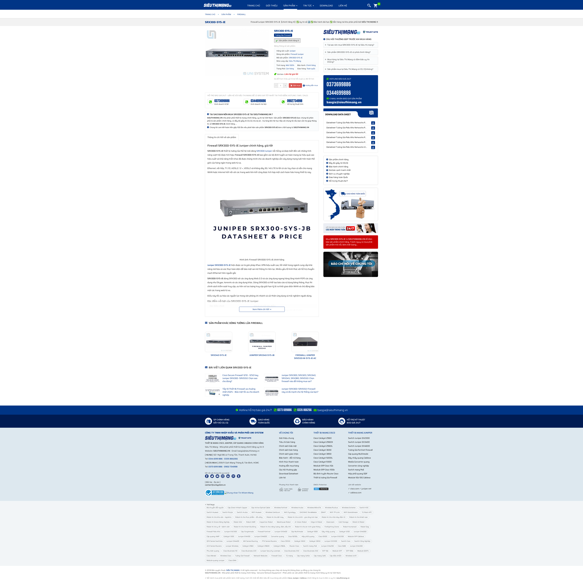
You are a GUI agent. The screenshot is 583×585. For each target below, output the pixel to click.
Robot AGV (238, 522)
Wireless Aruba (297, 507)
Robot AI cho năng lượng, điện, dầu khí (275, 526)
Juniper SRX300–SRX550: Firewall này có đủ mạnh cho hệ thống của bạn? (300, 390)
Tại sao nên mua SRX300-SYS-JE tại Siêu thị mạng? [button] (350, 45)
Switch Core (345, 541)
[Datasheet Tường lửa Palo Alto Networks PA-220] (373, 133)
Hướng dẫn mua (311, 85)
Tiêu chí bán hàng (287, 442)
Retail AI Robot (358, 522)
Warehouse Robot (284, 522)
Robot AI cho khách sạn (358, 517)
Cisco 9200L (293, 536)
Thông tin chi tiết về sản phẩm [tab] (221, 137)
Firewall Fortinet (264, 531)
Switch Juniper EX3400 (359, 442)
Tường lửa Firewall (242, 555)
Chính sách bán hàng (288, 450)
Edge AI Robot (316, 522)
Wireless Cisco (225, 555)
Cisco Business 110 (230, 551)
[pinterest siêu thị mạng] (234, 476)
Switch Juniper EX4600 (359, 446)
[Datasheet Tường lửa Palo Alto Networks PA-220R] (373, 137)
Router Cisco (294, 546)
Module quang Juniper (215, 560)
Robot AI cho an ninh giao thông (307, 526)
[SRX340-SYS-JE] (218, 342)
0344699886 (258, 101)
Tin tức (307, 5)
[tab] (351, 45)
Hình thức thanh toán (289, 461)
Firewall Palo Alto (213, 531)
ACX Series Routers (214, 546)
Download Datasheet (288, 473)
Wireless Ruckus (331, 507)
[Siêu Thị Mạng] (217, 5)
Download (326, 5)
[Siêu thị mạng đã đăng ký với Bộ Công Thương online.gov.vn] (214, 492)
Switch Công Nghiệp (362, 541)
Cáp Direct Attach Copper (237, 507)
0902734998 (294, 101)
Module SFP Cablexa (356, 536)
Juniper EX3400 (280, 531)
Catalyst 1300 (228, 536)
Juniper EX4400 (233, 541)
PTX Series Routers (269, 541)
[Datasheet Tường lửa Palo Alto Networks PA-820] (373, 123)
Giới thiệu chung (286, 438)
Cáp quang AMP (213, 536)
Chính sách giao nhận (288, 453)
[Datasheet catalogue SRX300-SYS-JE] (350, 113)
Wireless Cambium (273, 512)
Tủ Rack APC (367, 512)
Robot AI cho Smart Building (245, 526)
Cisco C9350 (285, 541)
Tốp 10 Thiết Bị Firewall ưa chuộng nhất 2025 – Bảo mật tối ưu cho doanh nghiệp (240, 392)
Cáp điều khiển (335, 555)
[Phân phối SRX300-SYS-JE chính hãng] (350, 32)
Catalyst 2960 (247, 546)
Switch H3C (364, 507)
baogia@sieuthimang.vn (344, 102)
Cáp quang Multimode (358, 453)
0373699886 (222, 101)
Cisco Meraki (211, 555)
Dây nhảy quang (328, 531)
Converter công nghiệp (358, 465)
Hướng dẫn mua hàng (289, 465)
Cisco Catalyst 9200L (323, 457)
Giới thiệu (272, 5)
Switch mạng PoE (356, 469)
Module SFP (337, 551)
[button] (369, 6)
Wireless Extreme (348, 507)
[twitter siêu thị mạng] (212, 476)
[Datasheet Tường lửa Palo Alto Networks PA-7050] (373, 128)
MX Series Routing (250, 541)
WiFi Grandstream (351, 512)
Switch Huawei (212, 512)
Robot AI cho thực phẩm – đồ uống (249, 517)
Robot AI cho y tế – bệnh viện (218, 526)
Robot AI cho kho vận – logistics (219, 517)
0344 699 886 (215, 458)
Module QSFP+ (363, 551)
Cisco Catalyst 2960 (323, 438)
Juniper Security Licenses (270, 551)
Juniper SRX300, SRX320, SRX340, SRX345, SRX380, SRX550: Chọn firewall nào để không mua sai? (299, 378)
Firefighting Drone (332, 526)
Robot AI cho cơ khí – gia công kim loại (303, 517)
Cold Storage (343, 522)
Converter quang (277, 536)
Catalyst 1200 (344, 531)
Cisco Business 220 (248, 551)
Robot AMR (250, 522)
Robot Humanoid (349, 526)
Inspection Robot (266, 522)
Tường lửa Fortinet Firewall (360, 450)
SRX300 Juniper (264, 151)
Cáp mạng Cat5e (303, 555)
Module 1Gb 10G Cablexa (359, 477)
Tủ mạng (289, 555)
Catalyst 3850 (314, 541)
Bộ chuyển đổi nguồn (215, 507)
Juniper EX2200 (337, 536)
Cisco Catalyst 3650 (322, 450)
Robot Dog (365, 526)
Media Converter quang (359, 461)
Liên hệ (343, 5)
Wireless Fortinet (280, 507)
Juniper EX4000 (360, 531)
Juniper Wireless (232, 546)
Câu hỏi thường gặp (288, 469)
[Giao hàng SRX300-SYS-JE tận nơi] (351, 204)
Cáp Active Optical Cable (260, 507)
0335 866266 (231, 458)
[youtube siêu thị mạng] (218, 476)
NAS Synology (290, 512)
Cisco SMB (342, 546)
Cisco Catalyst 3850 (322, 453)
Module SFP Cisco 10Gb (324, 469)
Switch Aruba (242, 512)
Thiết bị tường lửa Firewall (325, 477)
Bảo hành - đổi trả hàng (290, 457)
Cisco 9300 (323, 536)
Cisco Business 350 (310, 551)
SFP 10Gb (349, 551)
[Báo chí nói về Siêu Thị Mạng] (350, 264)
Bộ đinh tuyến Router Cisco (326, 473)
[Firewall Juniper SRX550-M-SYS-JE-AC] (305, 342)
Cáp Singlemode (247, 531)
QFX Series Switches (214, 541)
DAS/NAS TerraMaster (308, 512)
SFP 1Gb (325, 551)
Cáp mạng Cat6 (320, 555)
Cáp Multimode (297, 531)
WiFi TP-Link (335, 512)
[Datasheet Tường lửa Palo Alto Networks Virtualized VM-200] (373, 147)
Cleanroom (330, 522)
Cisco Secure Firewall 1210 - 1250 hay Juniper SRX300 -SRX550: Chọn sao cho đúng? (240, 378)
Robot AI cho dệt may (275, 517)
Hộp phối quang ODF (357, 473)
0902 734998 (230, 466)
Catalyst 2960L (279, 546)
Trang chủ (253, 5)
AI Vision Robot (301, 522)
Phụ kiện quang (213, 551)
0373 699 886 (215, 466)
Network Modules (260, 555)
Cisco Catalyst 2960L (323, 446)
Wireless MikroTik (314, 507)
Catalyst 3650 (299, 541)
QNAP (323, 512)
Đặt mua (296, 85)
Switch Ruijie (227, 512)
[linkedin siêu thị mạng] (228, 476)
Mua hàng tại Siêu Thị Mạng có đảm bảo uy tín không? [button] (348, 60)
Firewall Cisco (276, 555)
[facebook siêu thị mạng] (207, 476)
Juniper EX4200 (327, 546)
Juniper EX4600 (260, 536)
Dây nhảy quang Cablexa (359, 457)
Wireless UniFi (351, 555)
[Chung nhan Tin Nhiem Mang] (238, 492)
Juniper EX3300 (330, 541)
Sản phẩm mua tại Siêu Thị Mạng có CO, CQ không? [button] (349, 69)
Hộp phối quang (308, 536)
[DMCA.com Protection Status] (321, 488)
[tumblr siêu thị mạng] (239, 476)
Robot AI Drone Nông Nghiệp (218, 522)
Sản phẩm (289, 5)
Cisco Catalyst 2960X (323, 442)
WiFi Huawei (256, 512)
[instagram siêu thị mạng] (223, 476)
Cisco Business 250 (291, 551)
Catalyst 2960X (263, 546)
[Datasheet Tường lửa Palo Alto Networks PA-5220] (373, 142)
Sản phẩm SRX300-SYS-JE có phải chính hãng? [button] (348, 52)
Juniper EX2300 (230, 531)
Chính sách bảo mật (288, 446)
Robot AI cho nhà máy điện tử (333, 517)
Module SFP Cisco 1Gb (323, 465)
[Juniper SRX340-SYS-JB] (262, 342)
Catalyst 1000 (312, 531)
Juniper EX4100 (244, 536)
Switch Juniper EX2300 (359, 438)
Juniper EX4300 (356, 546)
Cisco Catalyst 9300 (323, 461)
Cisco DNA (232, 560)
